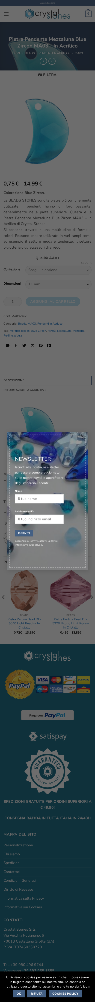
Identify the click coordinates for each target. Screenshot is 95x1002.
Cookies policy (65, 993)
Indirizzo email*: (24, 510)
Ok (19, 993)
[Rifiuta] (89, 988)
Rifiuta (37, 993)
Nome (18, 489)
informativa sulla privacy (29, 543)
